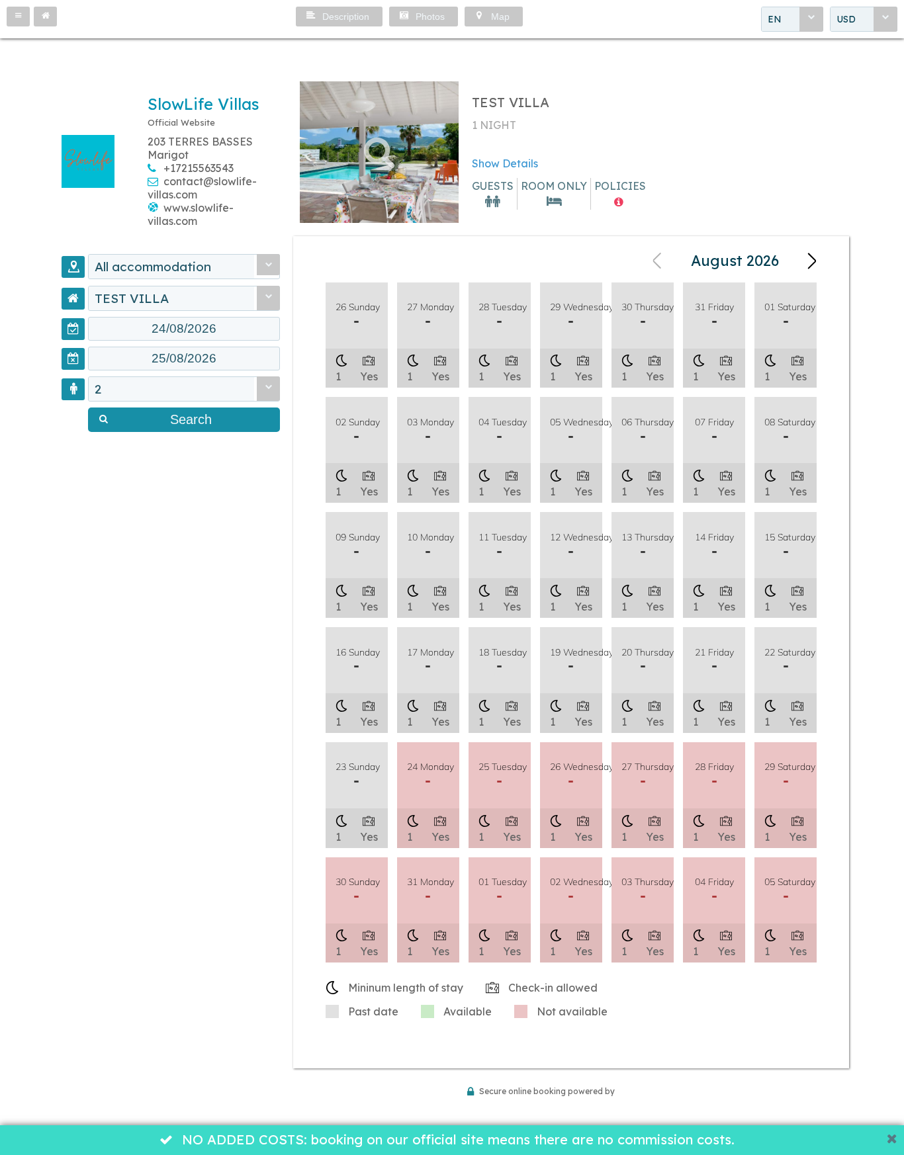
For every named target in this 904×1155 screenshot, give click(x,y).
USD (846, 19)
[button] (18, 16)
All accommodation (153, 267)
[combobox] (792, 19)
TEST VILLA (132, 298)
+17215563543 (198, 168)
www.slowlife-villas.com (191, 214)
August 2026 (735, 260)
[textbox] (184, 329)
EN (775, 19)
